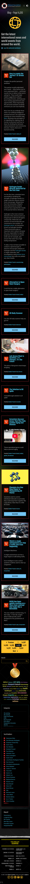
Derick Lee (9, 773)
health (25, 688)
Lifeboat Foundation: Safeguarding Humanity (11, 5)
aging (5, 682)
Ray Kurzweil (7, 720)
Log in (5, 48)
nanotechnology (19, 262)
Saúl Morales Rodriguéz (13, 740)
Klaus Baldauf (10, 766)
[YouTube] (18, 877)
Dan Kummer (10, 762)
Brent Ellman (9, 788)
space (17, 625)
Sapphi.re (26, 875)
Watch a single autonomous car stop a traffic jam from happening (17, 544)
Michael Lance (10, 792)
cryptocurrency (21, 686)
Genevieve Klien (10, 738)
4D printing (7, 715)
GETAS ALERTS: (19, 853)
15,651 (21, 648)
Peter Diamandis (8, 716)
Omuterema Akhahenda (13, 764)
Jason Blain (9, 794)
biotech (17, 684)
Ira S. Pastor (9, 799)
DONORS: (10, 859)
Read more (15, 139)
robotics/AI (18, 134)
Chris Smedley (10, 801)
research (20, 697)
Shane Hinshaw (10, 777)
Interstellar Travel (7, 693)
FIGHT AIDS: (6, 861)
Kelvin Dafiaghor (11, 755)
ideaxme (17, 691)
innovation (18, 402)
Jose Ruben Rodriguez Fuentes (15, 760)
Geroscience (7, 815)
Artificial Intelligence (24, 682)
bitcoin (4, 686)
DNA (5, 718)
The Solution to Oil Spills (16, 390)
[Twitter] (12, 877)
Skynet (6, 725)
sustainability (9, 699)
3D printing (7, 713)
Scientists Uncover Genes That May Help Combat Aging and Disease (17, 422)
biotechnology (24, 684)
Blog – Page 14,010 (15, 13)
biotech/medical (19, 295)
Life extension (22, 693)
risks (22, 697)
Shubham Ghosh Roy (12, 742)
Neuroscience (19, 695)
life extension (11, 456)
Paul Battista (9, 751)
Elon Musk (7, 721)
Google (21, 688)
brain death (13, 686)
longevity (11, 695)
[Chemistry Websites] (15, 671)
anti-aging (16, 682)
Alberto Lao (9, 775)
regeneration (14, 697)
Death (27, 686)
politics (22, 695)
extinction (11, 688)
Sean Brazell (9, 784)
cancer (17, 686)
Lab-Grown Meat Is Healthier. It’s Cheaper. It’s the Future (16, 359)
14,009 (12, 645)
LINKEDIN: (5, 853)
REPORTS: (18, 861)
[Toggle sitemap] (24, 6)
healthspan (8, 691)
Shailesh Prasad (11, 134)
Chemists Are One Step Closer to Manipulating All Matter (16, 490)
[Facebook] (9, 877)
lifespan (5, 695)
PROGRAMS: (18, 864)
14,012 (9, 648)
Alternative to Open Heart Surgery (16, 283)
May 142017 (6, 75)
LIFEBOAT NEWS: (19, 849)
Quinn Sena (9, 745)
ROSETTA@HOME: (9, 866)
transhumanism (23, 699)
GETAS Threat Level (15, 843)
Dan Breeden (9, 747)
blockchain (9, 686)
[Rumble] (21, 877)
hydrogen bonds (20, 250)
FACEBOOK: (4, 849)
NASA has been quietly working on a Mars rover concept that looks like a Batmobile (17, 605)
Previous (11, 642)
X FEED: (5, 856)
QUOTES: (17, 870)
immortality (22, 691)
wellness (15, 701)
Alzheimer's (10, 682)
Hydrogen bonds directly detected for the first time (17, 188)
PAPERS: (18, 866)
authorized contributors (15, 48)
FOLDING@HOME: (5, 864)
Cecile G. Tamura (11, 768)
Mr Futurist (7, 819)
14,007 (24, 642)
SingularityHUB (8, 825)
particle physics (7, 264)
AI (7, 682)
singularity (25, 697)
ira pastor (14, 693)
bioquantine (5, 684)
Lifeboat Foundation (11, 875)
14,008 (6, 645)
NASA (15, 695)
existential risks (6, 689)
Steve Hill (8, 786)
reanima (26, 695)
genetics (6, 456)
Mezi (5, 118)
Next (14, 651)
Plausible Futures (9, 823)
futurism (20, 372)
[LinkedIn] (15, 877)
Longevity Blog (8, 817)
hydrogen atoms (9, 225)
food (17, 372)
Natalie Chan (9, 781)
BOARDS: (18, 859)
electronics (18, 325)
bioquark (11, 684)
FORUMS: (11, 870)
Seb (7, 790)
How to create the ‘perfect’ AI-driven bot (16, 75)
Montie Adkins (10, 797)
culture (25, 686)
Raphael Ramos (10, 779)
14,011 (24, 645)
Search (27, 661)
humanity (13, 691)
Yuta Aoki (9, 771)
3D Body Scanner (16, 313)
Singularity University (10, 723)
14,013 (14, 648)
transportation (7, 571)
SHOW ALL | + (6, 803)
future (14, 689)
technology (15, 699)
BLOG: (17, 856)
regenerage (6, 697)
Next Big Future (8, 821)
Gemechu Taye (10, 753)
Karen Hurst (9, 758)
